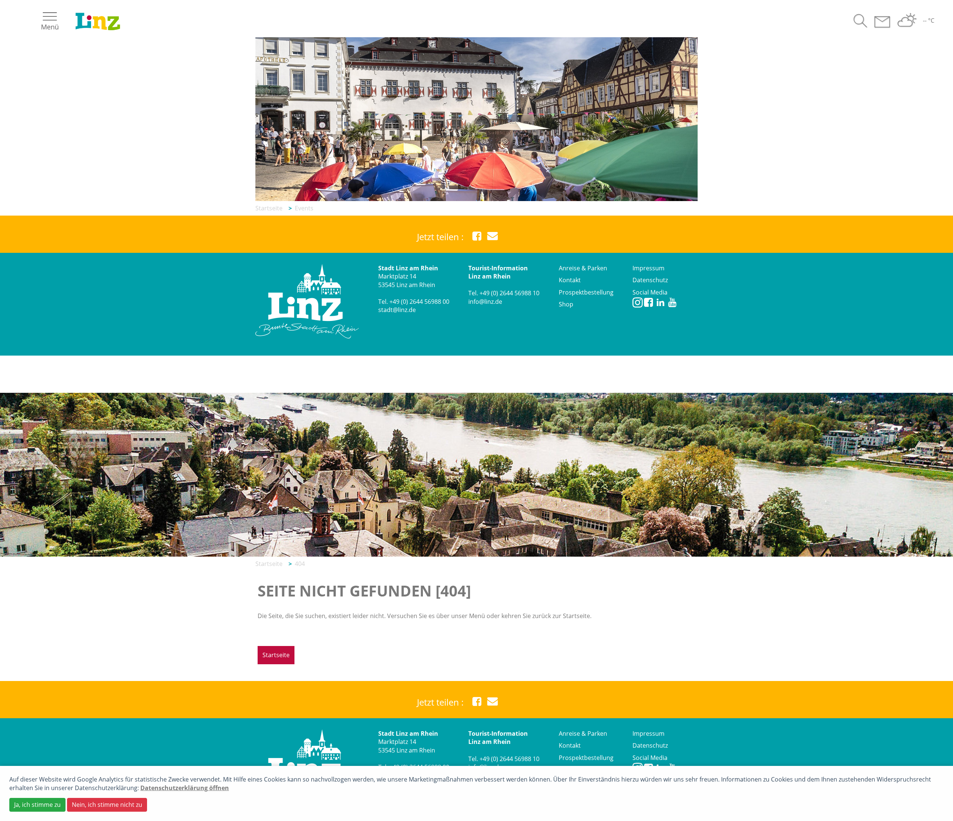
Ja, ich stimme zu (37, 805)
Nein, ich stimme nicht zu (107, 805)
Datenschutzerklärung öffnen (184, 788)
